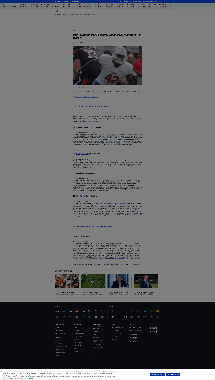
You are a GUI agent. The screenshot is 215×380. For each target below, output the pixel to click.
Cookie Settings (29, 378)
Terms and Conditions (67, 371)
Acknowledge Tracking (173, 374)
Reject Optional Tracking (157, 374)
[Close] (212, 374)
